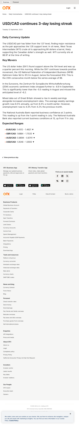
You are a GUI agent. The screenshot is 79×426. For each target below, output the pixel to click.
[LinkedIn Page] (62, 176)
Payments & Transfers (10, 208)
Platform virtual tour (9, 258)
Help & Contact (50, 194)
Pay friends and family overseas (13, 311)
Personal (16, 2)
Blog (4, 294)
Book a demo (69, 194)
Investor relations (8, 377)
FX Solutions (7, 215)
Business (6, 2)
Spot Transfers (8, 218)
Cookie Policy (13, 420)
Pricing (5, 247)
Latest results (7, 371)
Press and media (8, 337)
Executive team (8, 391)
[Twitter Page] (67, 176)
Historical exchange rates (11, 267)
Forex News (7, 291)
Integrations (7, 244)
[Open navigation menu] (75, 8)
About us (6, 345)
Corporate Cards (8, 211)
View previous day (10, 157)
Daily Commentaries (15, 14)
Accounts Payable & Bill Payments (14, 237)
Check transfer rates (9, 301)
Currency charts (8, 274)
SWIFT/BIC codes (8, 277)
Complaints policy (8, 351)
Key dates (6, 374)
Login (68, 8)
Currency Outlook (9, 287)
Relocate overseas (9, 314)
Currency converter (9, 261)
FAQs (34, 194)
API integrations (8, 334)
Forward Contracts (9, 221)
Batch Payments (8, 241)
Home (4, 14)
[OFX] (6, 8)
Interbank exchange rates (11, 264)
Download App (8, 250)
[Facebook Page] (57, 176)
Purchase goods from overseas (13, 321)
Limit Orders (7, 224)
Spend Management (9, 234)
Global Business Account (11, 205)
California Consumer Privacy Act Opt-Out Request (19, 358)
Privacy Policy (7, 355)
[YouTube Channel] (62, 181)
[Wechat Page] (57, 181)
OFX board (6, 388)
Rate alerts (6, 271)
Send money (7, 305)
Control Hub (7, 231)
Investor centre (8, 368)
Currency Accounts (9, 228)
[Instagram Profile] (67, 181)
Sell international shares (11, 324)
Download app (7, 308)
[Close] (70, 413)
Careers (5, 394)
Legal (5, 348)
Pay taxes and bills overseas (12, 317)
